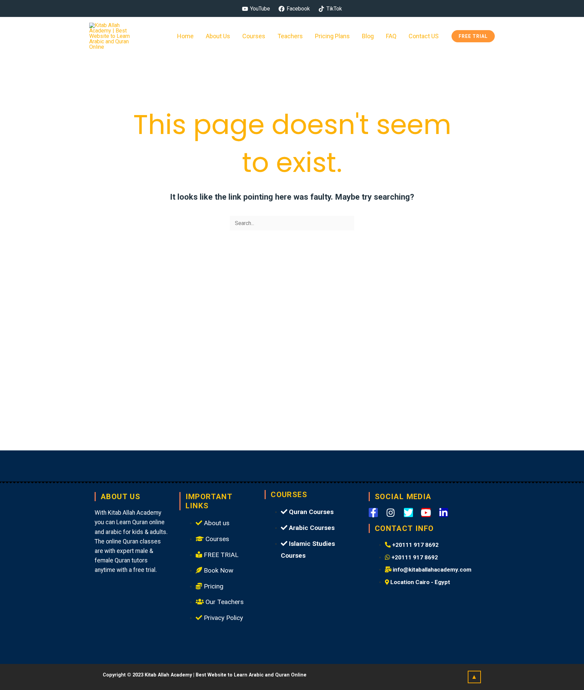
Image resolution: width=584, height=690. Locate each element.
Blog (368, 36)
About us (218, 36)
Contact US (424, 36)
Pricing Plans (332, 36)
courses (253, 36)
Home (185, 36)
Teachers (290, 36)
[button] (473, 36)
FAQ (391, 36)
